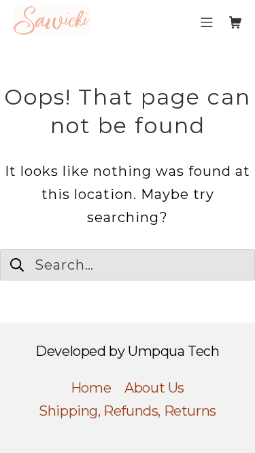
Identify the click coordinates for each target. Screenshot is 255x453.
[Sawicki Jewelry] (52, 20)
